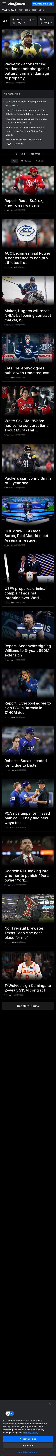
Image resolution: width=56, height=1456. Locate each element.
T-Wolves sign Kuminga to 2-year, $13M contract (28, 987)
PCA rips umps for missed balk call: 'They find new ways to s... (27, 818)
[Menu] (4, 3)
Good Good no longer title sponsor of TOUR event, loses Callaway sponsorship (27, 112)
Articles (26, 160)
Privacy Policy (30, 1432)
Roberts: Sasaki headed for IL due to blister (26, 763)
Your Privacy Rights (28, 1452)
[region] (28, 1428)
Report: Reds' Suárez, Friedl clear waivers (24, 203)
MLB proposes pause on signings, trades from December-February (26, 121)
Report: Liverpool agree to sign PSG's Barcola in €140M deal (28, 708)
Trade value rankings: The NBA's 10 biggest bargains (24, 141)
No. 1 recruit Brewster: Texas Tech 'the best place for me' (25, 933)
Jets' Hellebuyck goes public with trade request (27, 370)
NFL (21, 10)
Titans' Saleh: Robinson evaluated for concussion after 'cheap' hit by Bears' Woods (25, 131)
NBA (28, 10)
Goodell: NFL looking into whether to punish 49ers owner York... (27, 875)
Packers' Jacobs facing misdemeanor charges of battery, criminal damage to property (27, 71)
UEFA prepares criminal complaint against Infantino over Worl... (25, 593)
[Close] (50, 1404)
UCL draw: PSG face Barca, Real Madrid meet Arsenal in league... (26, 536)
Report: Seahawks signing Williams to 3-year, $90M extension (28, 650)
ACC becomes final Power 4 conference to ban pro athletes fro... (27, 258)
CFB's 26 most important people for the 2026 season (26, 103)
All (15, 160)
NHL (34, 10)
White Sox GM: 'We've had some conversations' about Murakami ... (27, 425)
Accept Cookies (28, 1439)
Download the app (43, 3)
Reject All (28, 1445)
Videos (39, 160)
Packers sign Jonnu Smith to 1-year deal (28, 480)
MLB (41, 10)
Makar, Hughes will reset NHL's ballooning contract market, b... (28, 315)
